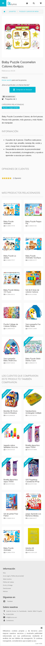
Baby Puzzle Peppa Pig (33, 222)
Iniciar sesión (7, 80)
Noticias (5, 591)
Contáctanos (10, 620)
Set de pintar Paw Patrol (11, 515)
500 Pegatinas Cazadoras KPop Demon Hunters (32, 482)
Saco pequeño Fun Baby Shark (33, 325)
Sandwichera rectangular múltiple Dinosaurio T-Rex (33, 413)
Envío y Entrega (7, 585)
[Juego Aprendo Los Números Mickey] (33, 502)
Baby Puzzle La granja (10, 257)
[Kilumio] (12, 3)
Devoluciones (7, 588)
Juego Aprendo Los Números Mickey (33, 515)
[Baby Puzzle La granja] (11, 244)
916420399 (10, 614)
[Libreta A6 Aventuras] (33, 536)
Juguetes (12, 11)
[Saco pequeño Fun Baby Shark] (33, 312)
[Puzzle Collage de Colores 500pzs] (11, 312)
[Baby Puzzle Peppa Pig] (33, 209)
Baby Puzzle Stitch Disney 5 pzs (33, 360)
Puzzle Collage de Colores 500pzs (11, 325)
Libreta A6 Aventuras (30, 549)
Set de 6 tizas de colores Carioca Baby (32, 292)
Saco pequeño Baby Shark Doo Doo (10, 361)
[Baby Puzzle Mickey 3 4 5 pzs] (11, 278)
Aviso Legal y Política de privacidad (13, 576)
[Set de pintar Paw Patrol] (11, 502)
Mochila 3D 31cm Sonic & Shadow (11, 412)
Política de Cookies (8, 582)
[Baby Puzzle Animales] (11, 209)
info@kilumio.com (11, 617)
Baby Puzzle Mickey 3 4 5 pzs (11, 291)
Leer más (38, 643)
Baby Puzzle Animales (9, 222)
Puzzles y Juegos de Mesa (29, 11)
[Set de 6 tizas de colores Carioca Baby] (33, 278)
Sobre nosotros (7, 579)
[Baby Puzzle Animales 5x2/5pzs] (33, 244)
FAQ (4, 573)
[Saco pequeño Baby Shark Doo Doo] (11, 346)
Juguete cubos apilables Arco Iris (11, 446)
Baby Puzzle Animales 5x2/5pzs (33, 257)
